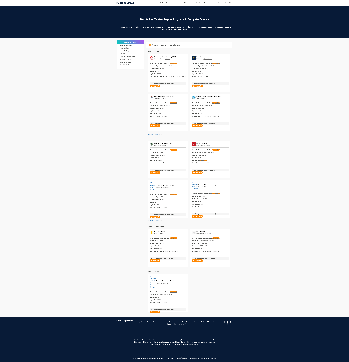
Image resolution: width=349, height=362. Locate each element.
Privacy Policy (171, 324)
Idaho (161, 233)
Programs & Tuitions (203, 76)
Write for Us (201, 322)
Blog (226, 3)
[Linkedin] (230, 322)
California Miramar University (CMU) (164, 96)
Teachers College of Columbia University (168, 281)
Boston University (201, 143)
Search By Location (125, 62)
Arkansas (207, 187)
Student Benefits (212, 322)
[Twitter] (227, 322)
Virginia (204, 98)
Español (213, 358)
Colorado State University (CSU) (163, 143)
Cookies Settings (194, 358)
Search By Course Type (127, 56)
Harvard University (201, 231)
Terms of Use (183, 324)
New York (165, 283)
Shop (231, 3)
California (163, 98)
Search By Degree (125, 51)
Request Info (155, 86)
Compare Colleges (153, 322)
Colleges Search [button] (165, 3)
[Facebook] (224, 322)
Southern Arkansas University (207, 185)
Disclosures (205, 358)
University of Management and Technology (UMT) (211, 96)
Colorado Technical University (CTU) (165, 57)
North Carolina (165, 187)
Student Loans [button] (189, 3)
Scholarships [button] (178, 3)
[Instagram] (228, 324)
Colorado (167, 59)
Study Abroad (141, 322)
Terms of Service (181, 358)
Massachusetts (205, 145)
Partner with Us (190, 322)
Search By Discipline (125, 45)
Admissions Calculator (168, 322)
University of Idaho (160, 231)
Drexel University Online (203, 57)
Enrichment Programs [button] (203, 3)
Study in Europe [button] (217, 3)
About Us (180, 322)
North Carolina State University (165, 185)
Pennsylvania (208, 59)
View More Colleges (154, 134)
